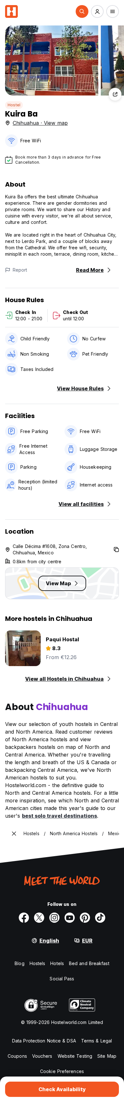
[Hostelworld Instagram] (54, 918)
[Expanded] (14, 833)
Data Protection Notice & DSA (44, 1040)
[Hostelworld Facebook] (24, 918)
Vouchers (42, 1056)
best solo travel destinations (59, 816)
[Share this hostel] (115, 94)
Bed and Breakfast (89, 963)
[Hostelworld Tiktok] (100, 918)
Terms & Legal (96, 1040)
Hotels (57, 963)
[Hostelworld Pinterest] (85, 918)
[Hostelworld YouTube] (70, 918)
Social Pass (62, 978)
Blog (19, 963)
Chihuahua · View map (40, 123)
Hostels (37, 963)
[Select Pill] (82, 11)
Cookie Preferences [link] (62, 1071)
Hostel (14, 105)
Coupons (17, 1056)
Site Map (106, 1056)
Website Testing (75, 1056)
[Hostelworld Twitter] (39, 918)
